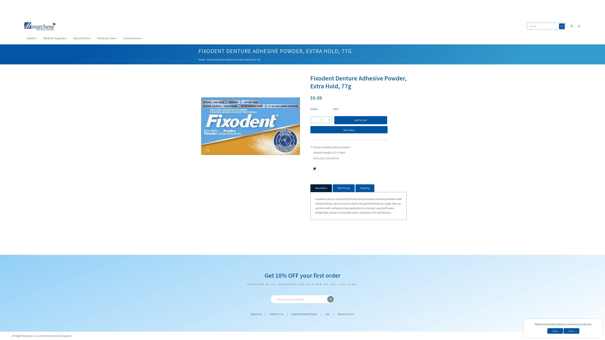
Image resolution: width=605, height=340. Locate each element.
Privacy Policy (346, 314)
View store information (326, 158)
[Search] (562, 26)
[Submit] (330, 299)
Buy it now (348, 130)
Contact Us (276, 314)
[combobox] (546, 26)
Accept (555, 331)
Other (336, 109)
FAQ (327, 314)
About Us (256, 314)
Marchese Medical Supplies (56, 335)
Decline (571, 331)
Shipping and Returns (304, 314)
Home (202, 59)
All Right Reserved (22, 335)
